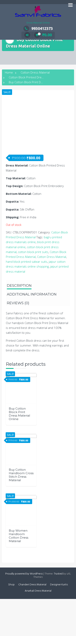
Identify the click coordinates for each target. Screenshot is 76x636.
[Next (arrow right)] (12, 610)
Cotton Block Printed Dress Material (32, 77)
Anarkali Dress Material (38, 591)
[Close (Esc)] (4, 602)
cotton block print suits (33, 252)
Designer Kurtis (59, 584)
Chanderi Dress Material (32, 584)
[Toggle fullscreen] (21, 602)
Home (9, 72)
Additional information (32, 294)
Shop (11, 584)
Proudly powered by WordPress (24, 574)
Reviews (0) (18, 303)
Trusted (58, 574)
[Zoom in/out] (30, 602)
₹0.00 (45, 35)
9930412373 (42, 28)
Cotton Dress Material (35, 72)
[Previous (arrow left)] (4, 610)
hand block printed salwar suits (26, 261)
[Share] (12, 602)
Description (19, 285)
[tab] (19, 284)
